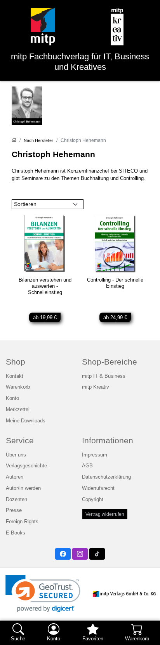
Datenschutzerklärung (106, 477)
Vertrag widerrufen (104, 514)
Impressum (94, 455)
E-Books (15, 533)
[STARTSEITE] (14, 140)
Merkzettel (18, 409)
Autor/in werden (23, 488)
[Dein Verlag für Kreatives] (117, 26)
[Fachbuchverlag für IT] (43, 26)
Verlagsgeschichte (26, 466)
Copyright (92, 499)
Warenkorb (18, 387)
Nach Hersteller (38, 140)
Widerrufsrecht (98, 488)
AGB (87, 466)
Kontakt (14, 376)
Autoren (14, 477)
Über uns (16, 455)
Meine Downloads (25, 421)
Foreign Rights (22, 521)
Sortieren (25, 204)
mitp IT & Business (103, 376)
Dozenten (16, 499)
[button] (43, 593)
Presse (14, 510)
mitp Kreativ (95, 387)
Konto (12, 398)
